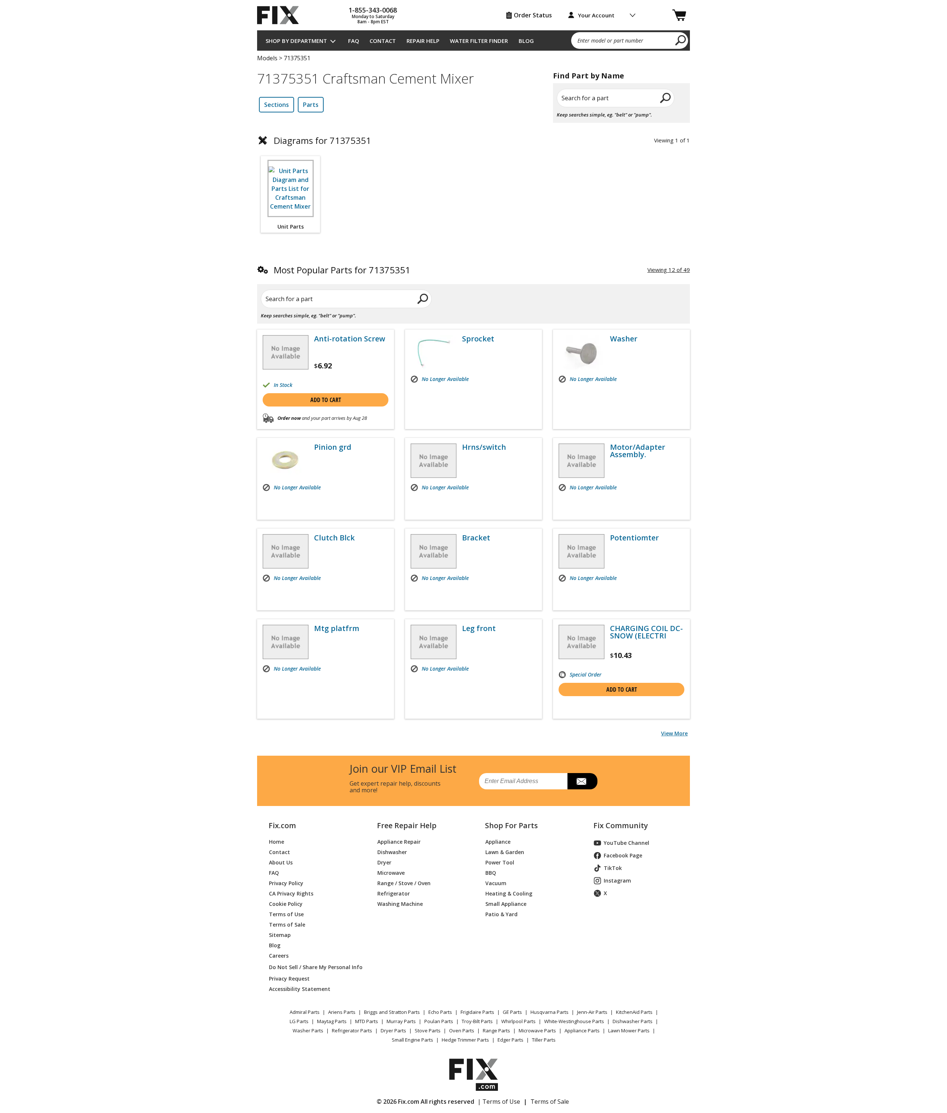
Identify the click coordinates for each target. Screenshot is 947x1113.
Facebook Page (623, 855)
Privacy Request (289, 978)
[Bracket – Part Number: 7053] (433, 551)
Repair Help (423, 40)
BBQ (490, 872)
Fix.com (282, 825)
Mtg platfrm (336, 628)
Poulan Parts (438, 1021)
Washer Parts (308, 1030)
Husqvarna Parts (549, 1012)
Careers (279, 955)
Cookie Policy (286, 903)
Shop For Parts (511, 825)
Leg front (479, 628)
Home (276, 841)
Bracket (476, 538)
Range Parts (496, 1030)
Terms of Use (286, 914)
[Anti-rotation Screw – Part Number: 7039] (286, 352)
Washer (623, 339)
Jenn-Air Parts (592, 1012)
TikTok (613, 867)
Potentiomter (634, 538)
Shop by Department (296, 40)
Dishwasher (392, 852)
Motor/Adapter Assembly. (637, 450)
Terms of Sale (287, 924)
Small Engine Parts (412, 1039)
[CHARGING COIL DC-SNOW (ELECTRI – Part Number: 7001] (581, 642)
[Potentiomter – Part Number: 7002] (581, 551)
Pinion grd (332, 447)
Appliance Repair (399, 841)
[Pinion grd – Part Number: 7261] (286, 460)
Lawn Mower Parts (629, 1030)
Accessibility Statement (299, 988)
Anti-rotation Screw (349, 339)
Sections (276, 105)
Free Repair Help (407, 825)
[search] (681, 39)
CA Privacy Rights (291, 893)
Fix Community (620, 825)
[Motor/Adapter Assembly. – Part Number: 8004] (581, 460)
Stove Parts (428, 1030)
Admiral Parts (305, 1012)
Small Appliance (505, 903)
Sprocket (478, 339)
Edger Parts (510, 1039)
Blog (526, 40)
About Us (281, 862)
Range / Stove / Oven (404, 883)
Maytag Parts (332, 1021)
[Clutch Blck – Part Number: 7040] (286, 551)
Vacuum (495, 883)
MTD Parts (366, 1021)
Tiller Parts (544, 1039)
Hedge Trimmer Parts (465, 1039)
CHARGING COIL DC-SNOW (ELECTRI (646, 632)
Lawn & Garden (504, 852)
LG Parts (299, 1021)
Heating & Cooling (508, 893)
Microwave (391, 872)
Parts (311, 105)
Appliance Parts (582, 1030)
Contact (383, 40)
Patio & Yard (501, 914)
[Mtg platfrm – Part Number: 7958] (286, 642)
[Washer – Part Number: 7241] (581, 352)
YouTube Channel (626, 842)
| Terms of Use (499, 1101)
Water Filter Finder (479, 40)
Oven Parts (461, 1030)
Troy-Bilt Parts (477, 1021)
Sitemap (280, 934)
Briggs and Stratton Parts (392, 1012)
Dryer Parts (393, 1030)
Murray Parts (401, 1021)
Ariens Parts (341, 1012)
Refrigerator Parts (352, 1030)
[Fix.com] (281, 15)
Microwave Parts (537, 1030)
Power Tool (499, 862)
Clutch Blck (334, 538)
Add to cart (325, 400)
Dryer (384, 862)
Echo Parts (440, 1012)
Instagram (617, 880)
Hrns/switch (484, 447)
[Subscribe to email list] (582, 781)
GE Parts (512, 1012)
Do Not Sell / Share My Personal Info (313, 967)
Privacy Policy (286, 883)
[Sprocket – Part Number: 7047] (433, 352)
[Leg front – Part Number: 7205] (433, 642)
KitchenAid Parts (634, 1012)
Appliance (497, 841)
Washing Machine (400, 903)
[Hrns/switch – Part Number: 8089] (433, 460)
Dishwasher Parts (633, 1021)
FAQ (353, 40)
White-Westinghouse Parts (574, 1021)
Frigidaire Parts (477, 1012)
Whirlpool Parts (518, 1021)
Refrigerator (393, 893)
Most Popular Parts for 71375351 (342, 269)
